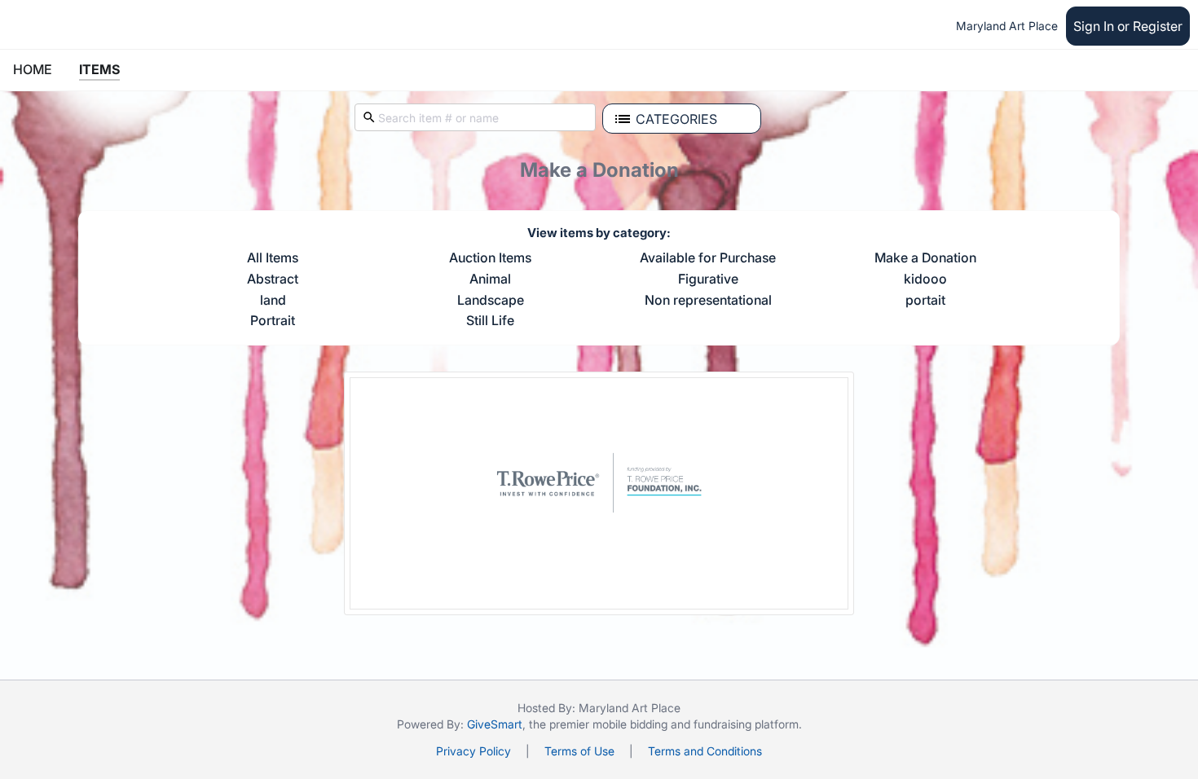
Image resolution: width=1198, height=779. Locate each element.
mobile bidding (629, 724)
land (273, 300)
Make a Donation (925, 258)
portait (925, 300)
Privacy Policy (473, 751)
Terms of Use (579, 751)
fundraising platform (746, 724)
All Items (272, 258)
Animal (490, 279)
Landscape (490, 300)
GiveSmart (494, 724)
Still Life (490, 321)
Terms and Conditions (705, 751)
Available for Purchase (708, 258)
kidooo (925, 279)
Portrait (272, 321)
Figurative (708, 279)
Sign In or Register (1128, 26)
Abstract (272, 279)
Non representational (708, 300)
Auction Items (490, 258)
